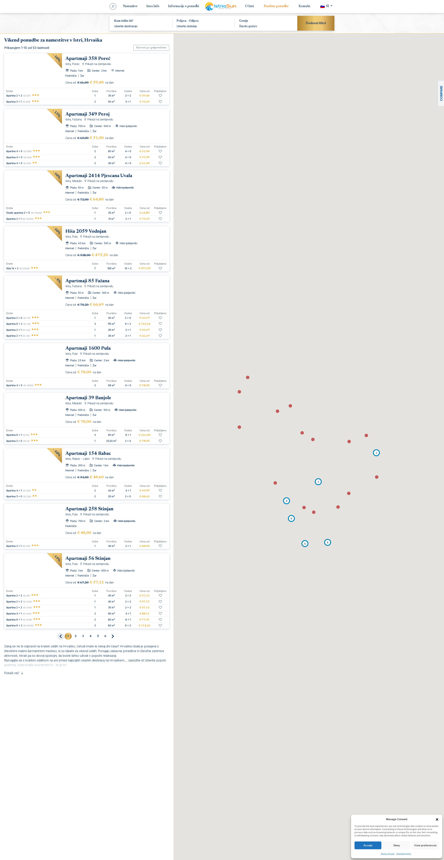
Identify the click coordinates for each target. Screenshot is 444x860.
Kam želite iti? (123, 21)
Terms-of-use (388, 853)
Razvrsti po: (151, 47)
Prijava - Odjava (188, 21)
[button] (437, 819)
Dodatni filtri (316, 23)
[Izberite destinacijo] (141, 26)
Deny (397, 845)
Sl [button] (327, 6)
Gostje (243, 21)
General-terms (403, 853)
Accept (368, 845)
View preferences (425, 845)
